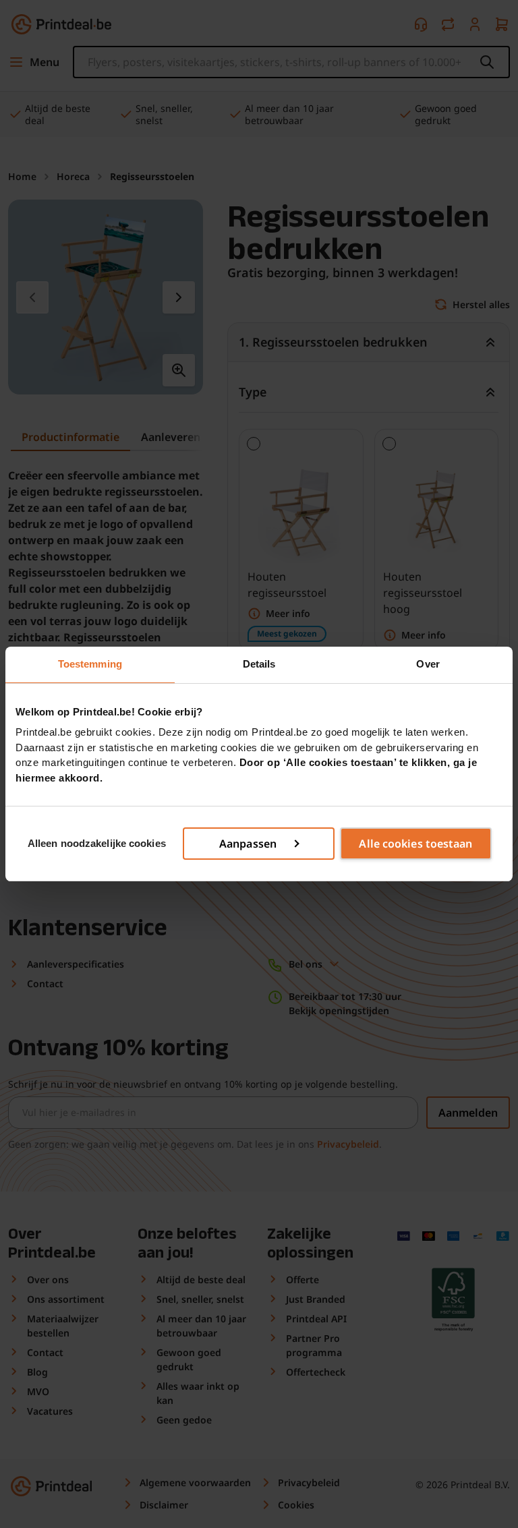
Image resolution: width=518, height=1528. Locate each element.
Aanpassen (248, 843)
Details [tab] (259, 664)
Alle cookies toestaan (415, 843)
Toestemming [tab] (90, 664)
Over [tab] (427, 664)
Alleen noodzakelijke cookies (97, 843)
